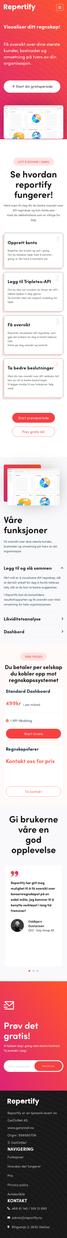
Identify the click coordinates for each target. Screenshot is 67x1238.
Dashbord (14, 631)
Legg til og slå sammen (28, 567)
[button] (59, 7)
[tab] (33, 568)
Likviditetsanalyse (22, 618)
